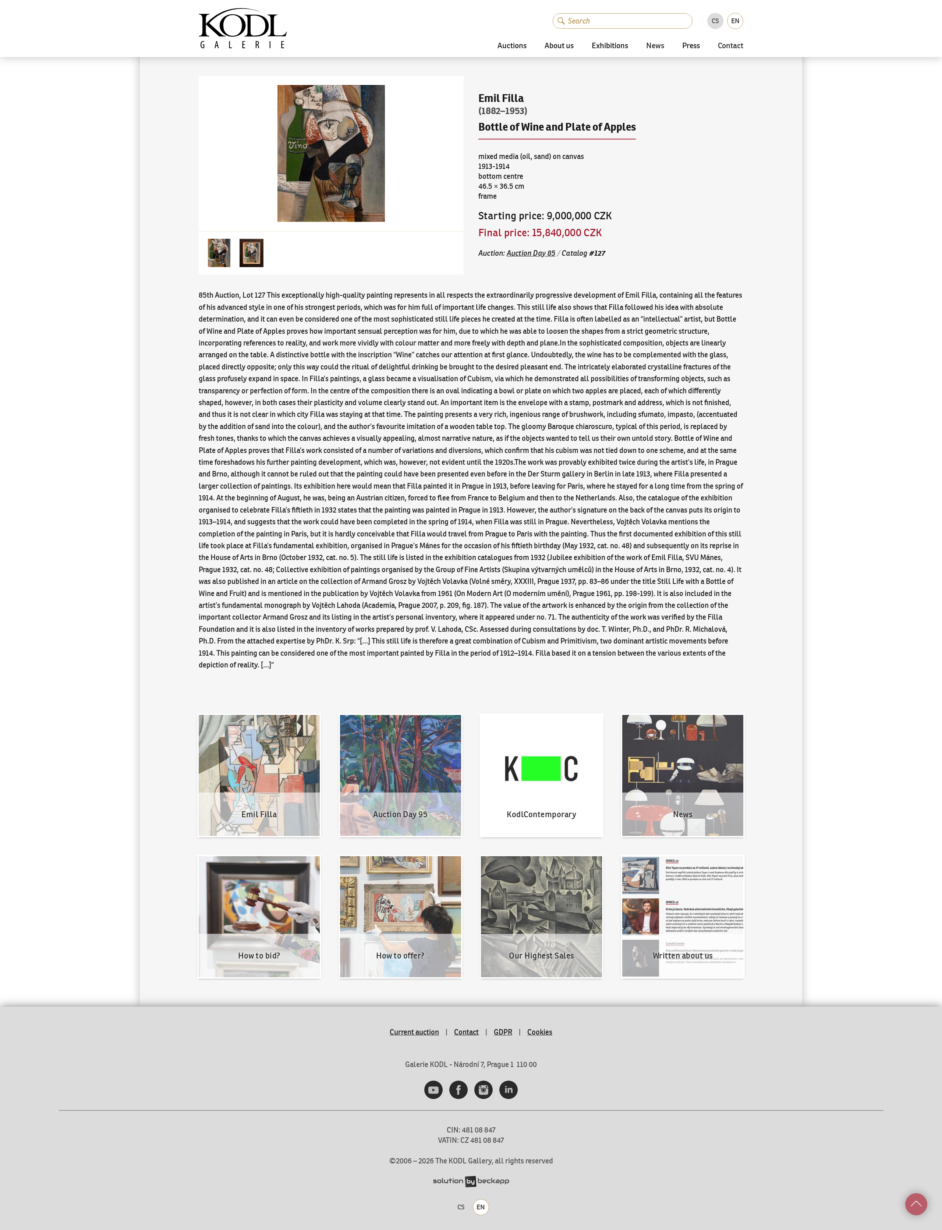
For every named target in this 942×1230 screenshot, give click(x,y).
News (655, 46)
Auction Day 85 (531, 253)
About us (559, 46)
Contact (730, 46)
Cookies (539, 1031)
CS (715, 21)
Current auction (414, 1031)
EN (735, 21)
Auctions (512, 46)
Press (691, 46)
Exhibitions (610, 46)
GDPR (503, 1031)
